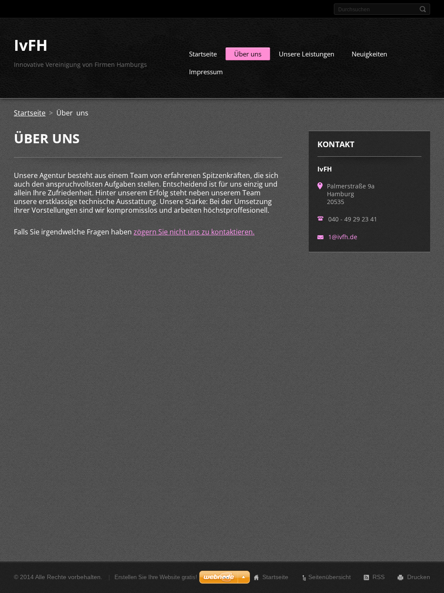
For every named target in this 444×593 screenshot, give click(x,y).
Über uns (247, 53)
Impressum (206, 71)
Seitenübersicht (329, 576)
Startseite (203, 53)
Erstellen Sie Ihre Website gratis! (155, 577)
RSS (378, 576)
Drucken (418, 576)
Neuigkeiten (369, 53)
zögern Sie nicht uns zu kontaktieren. (194, 232)
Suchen (423, 9)
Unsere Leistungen (306, 53)
